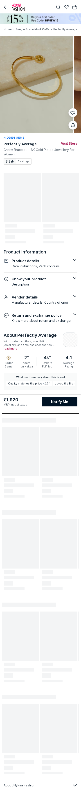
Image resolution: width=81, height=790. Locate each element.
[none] (40, 18)
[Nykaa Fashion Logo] (31, 7)
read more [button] (10, 348)
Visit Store (69, 143)
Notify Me (59, 401)
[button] (6, 7)
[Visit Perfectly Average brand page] (70, 340)
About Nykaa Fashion (19, 785)
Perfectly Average (20, 144)
